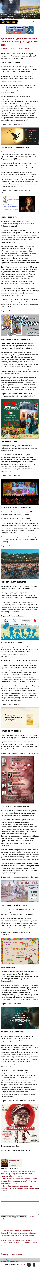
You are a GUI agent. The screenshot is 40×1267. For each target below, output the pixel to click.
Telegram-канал (14, 1261)
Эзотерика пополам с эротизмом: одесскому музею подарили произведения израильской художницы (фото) (18, 1173)
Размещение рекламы (20, 1259)
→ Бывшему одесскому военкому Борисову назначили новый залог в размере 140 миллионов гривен (19, 1242)
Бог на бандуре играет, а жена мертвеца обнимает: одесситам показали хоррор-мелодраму (19, 1187)
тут (18, 704)
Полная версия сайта (6, 1259)
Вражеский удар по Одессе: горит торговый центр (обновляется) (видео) (9, 16)
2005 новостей (12, 1165)
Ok (29, 1265)
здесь (19, 124)
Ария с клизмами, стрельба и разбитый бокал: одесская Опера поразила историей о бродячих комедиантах (19, 1181)
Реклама (20, 35)
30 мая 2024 (5, 48)
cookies (22, 1265)
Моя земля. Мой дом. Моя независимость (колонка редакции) (29, 16)
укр (33, 22)
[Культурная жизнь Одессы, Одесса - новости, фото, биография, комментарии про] (4, 1166)
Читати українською (23, 48)
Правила (32, 1216)
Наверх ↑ (6, 1219)
